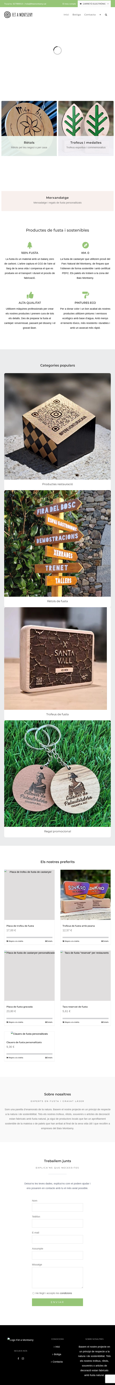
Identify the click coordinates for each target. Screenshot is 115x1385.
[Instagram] (23, 1358)
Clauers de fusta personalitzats (24, 1042)
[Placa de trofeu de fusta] (29, 895)
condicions (66, 1293)
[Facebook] (18, 1358)
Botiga (57, 1354)
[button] (106, 14)
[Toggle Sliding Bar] (100, 14)
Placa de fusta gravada (19, 1006)
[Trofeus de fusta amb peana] (85, 895)
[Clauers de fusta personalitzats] (29, 1034)
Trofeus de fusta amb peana (79, 926)
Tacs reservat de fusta (75, 1006)
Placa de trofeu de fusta (20, 926)
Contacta (58, 1361)
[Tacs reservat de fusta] (85, 976)
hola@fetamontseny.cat (35, 4)
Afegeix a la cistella (15, 941)
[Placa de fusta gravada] (29, 976)
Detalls (49, 941)
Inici (57, 1346)
